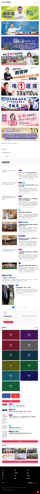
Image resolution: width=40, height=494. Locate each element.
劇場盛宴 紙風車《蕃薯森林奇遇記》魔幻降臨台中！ (28, 265)
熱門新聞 (29, 401)
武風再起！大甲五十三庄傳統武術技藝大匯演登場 (27, 172)
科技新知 (28, 475)
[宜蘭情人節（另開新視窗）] (20, 43)
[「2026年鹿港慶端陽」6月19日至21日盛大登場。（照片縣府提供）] (8, 450)
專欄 (10, 275)
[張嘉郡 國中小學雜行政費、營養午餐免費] (20, 143)
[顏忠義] (20, 28)
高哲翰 (18, 294)
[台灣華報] (6, 2)
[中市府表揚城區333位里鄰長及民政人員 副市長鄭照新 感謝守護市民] (9, 250)
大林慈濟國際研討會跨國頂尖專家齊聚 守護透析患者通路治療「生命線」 (20, 433)
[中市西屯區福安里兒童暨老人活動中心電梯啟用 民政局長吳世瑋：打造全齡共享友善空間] (32, 450)
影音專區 (28, 478)
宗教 (27, 470)
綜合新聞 (20, 170)
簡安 (20, 219)
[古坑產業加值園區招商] (20, 152)
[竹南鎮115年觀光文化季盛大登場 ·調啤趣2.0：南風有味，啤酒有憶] (9, 183)
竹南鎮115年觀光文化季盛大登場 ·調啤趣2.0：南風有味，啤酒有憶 (20, 411)
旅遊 (26, 222)
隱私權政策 (20, 487)
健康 (23, 182)
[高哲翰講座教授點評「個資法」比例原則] (8, 295)
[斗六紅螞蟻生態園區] (20, 89)
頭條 (2, 470)
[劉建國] (20, 73)
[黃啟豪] (20, 13)
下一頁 (26, 307)
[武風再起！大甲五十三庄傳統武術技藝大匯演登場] (9, 171)
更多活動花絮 (20, 461)
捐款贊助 (7, 487)
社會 (15, 470)
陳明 (20, 193)
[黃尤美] (20, 58)
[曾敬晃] (20, 104)
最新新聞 (11, 401)
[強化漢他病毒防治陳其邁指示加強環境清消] (20, 450)
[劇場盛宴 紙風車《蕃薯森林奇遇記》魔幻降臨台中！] (9, 266)
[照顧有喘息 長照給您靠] (8, 457)
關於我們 (11, 487)
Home (3, 156)
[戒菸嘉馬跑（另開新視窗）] (20, 134)
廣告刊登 (3, 487)
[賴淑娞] (20, 119)
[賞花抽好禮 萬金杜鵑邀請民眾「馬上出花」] (20, 457)
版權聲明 (24, 487)
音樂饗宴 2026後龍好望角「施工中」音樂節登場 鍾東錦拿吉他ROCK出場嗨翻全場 (22, 416)
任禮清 (20, 233)
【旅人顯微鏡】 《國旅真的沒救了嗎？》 (9, 277)
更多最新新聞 (20, 441)
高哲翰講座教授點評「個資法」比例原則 (23, 287)
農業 (2, 472)
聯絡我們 (15, 487)
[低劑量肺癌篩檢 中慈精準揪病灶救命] (9, 214)
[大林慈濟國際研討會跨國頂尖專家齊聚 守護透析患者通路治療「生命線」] (9, 227)
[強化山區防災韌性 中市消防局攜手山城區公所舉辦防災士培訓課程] (32, 457)
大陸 (2, 478)
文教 (19, 263)
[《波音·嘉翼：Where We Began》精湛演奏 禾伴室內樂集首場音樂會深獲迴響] (9, 240)
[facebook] (6, 395)
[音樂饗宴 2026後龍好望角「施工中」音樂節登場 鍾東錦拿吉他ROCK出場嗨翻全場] (9, 198)
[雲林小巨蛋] (20, 149)
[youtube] (15, 395)
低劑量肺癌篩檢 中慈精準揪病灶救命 (25, 212)
